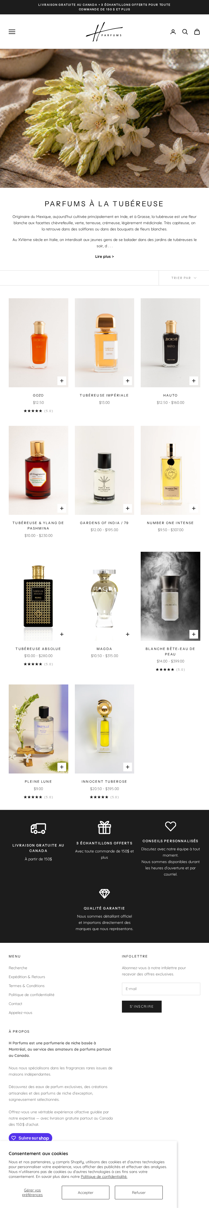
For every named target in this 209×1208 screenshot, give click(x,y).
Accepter (85, 1192)
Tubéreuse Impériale (104, 395)
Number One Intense (170, 523)
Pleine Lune (38, 781)
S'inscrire (142, 1006)
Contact (15, 1003)
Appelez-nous (20, 1012)
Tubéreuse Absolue (38, 649)
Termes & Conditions (27, 985)
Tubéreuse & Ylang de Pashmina (38, 525)
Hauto (170, 395)
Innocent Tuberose (104, 781)
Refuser (139, 1192)
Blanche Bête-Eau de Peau (170, 651)
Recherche (18, 967)
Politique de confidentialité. (104, 1176)
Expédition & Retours (27, 976)
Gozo (38, 395)
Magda (104, 649)
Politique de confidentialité (31, 994)
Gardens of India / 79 (104, 523)
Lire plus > (104, 256)
